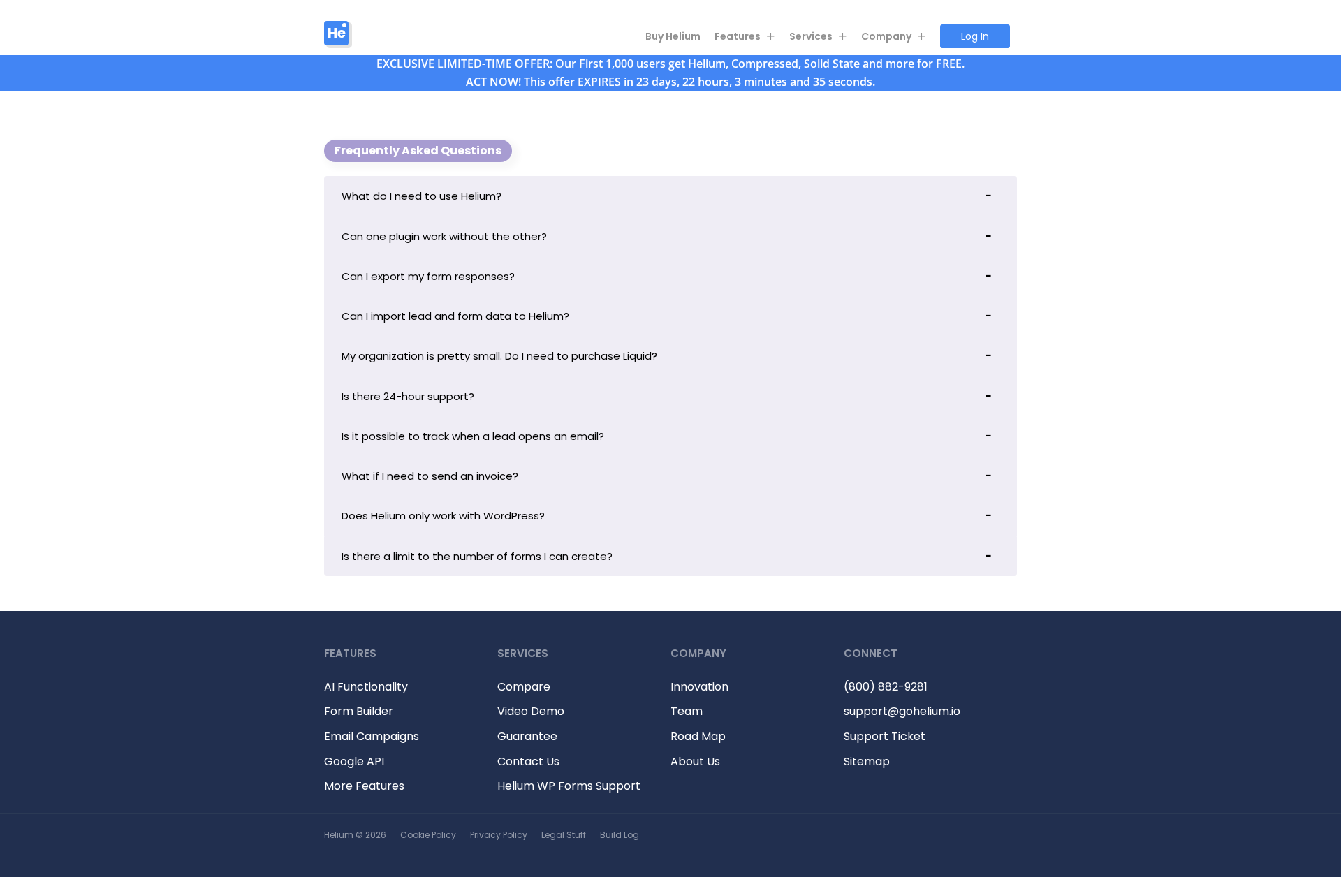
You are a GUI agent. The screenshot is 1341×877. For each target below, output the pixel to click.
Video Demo (530, 711)
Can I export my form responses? (428, 276)
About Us (695, 761)
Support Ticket (884, 736)
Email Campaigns (371, 736)
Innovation (699, 687)
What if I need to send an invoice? (430, 475)
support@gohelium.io (902, 711)
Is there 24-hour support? (408, 396)
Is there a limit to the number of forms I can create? (477, 556)
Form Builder (358, 711)
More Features (364, 786)
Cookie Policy (428, 835)
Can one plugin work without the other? (444, 236)
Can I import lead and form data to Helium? (455, 316)
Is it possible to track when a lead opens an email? (473, 436)
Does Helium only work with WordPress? (443, 515)
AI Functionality (366, 687)
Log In (975, 36)
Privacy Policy (498, 835)
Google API (354, 761)
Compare (523, 687)
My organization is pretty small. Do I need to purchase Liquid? (499, 355)
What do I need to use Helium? (421, 195)
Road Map (698, 736)
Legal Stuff (563, 835)
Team (686, 711)
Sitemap (867, 761)
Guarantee (527, 736)
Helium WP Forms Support (568, 786)
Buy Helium (673, 36)
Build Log (619, 835)
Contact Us (528, 761)
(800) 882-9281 (886, 687)
